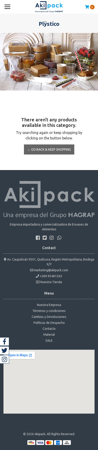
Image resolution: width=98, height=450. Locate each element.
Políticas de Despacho (49, 323)
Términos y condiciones (49, 311)
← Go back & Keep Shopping (49, 149)
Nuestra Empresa (49, 305)
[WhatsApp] (59, 238)
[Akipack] (49, 7)
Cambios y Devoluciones (49, 317)
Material (49, 334)
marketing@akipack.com (50, 270)
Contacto (49, 328)
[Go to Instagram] (4, 359)
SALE (49, 340)
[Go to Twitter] (4, 350)
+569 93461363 (50, 276)
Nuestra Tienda (51, 282)
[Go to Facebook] (4, 341)
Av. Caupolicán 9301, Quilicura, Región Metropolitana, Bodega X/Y (50, 262)
